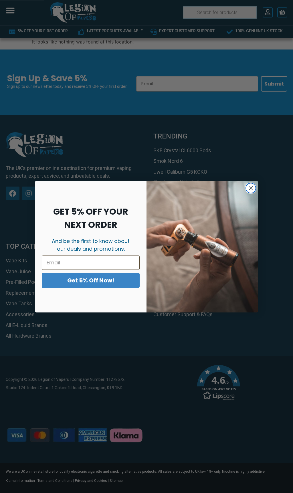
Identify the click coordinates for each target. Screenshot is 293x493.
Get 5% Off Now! (90, 280)
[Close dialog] (251, 188)
